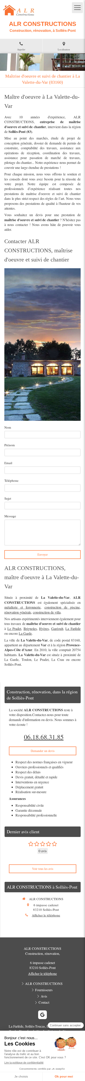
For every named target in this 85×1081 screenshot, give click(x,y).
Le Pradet (14, 628)
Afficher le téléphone (46, 915)
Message (10, 516)
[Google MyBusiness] (42, 1014)
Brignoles (30, 628)
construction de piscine (62, 607)
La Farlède (73, 628)
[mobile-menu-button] (77, 7)
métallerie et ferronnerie (22, 607)
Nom (7, 427)
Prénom (9, 445)
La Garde (25, 633)
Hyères (44, 628)
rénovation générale (17, 612)
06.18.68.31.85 (44, 736)
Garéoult (57, 628)
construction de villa (47, 612)
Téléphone (11, 480)
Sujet (7, 498)
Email (8, 463)
